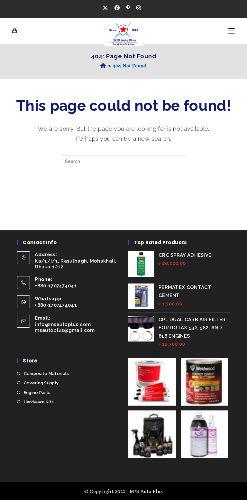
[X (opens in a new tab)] (107, 8)
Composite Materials (46, 373)
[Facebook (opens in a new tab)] (117, 8)
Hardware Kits (39, 401)
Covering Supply (41, 382)
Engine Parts (37, 392)
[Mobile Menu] (231, 31)
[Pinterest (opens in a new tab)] (128, 8)
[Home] (103, 65)
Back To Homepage (123, 194)
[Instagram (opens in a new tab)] (138, 8)
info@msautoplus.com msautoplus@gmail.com (65, 327)
